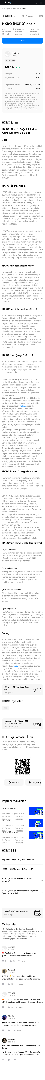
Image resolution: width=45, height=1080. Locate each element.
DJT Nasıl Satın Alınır (9, 808)
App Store (15, 782)
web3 (15, 666)
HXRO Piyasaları (27, 16)
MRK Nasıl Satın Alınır (10, 832)
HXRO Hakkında (9, 16)
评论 (6, 961)
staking (23, 406)
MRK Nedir (6, 820)
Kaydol (22, 40)
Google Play (36, 782)
